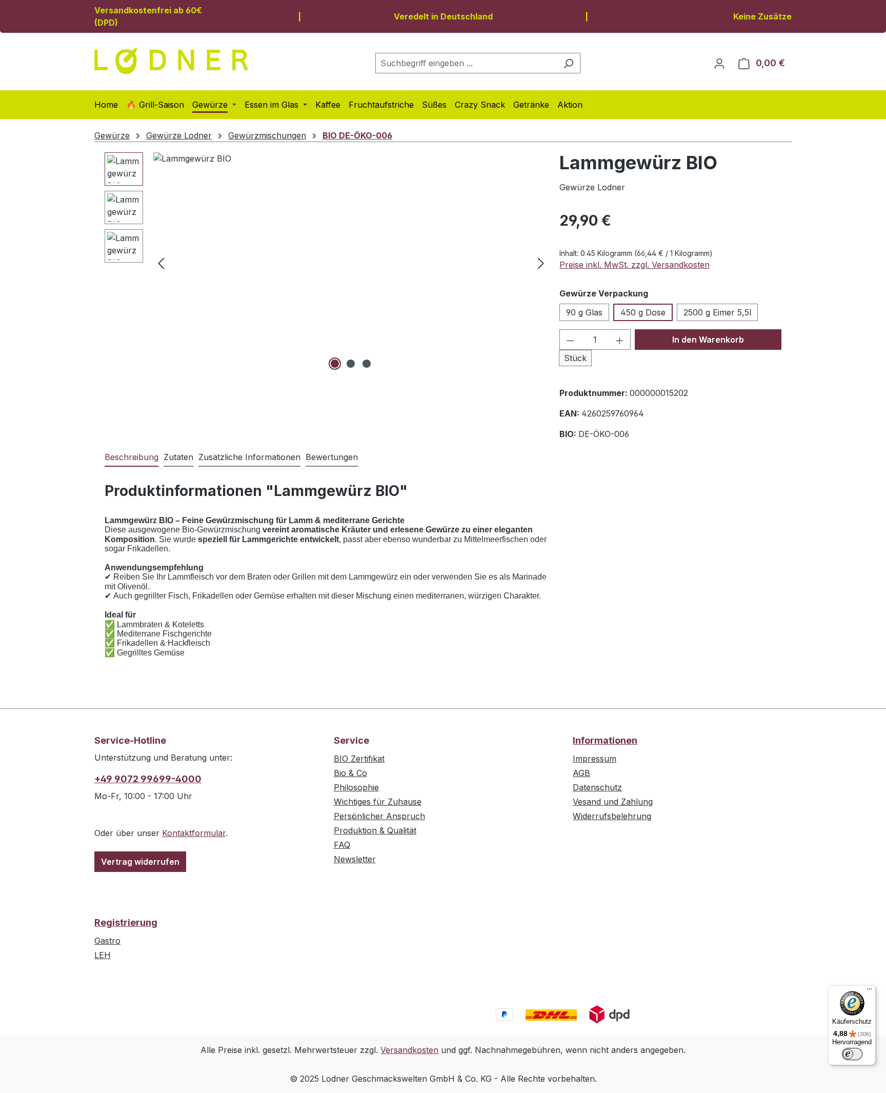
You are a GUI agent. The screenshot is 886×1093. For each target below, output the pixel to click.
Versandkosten (409, 1050)
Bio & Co (350, 773)
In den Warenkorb (708, 339)
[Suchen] (568, 63)
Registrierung (125, 922)
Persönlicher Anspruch (379, 816)
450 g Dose (643, 312)
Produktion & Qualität (375, 830)
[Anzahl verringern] (570, 339)
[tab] (131, 457)
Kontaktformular (194, 833)
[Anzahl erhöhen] (620, 339)
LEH (102, 955)
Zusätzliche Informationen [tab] (249, 457)
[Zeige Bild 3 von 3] (367, 364)
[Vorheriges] (161, 263)
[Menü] (869, 991)
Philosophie (356, 787)
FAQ (342, 845)
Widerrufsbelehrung (612, 816)
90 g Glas (584, 312)
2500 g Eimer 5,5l (717, 312)
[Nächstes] (541, 263)
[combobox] (466, 63)
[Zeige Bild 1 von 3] (335, 364)
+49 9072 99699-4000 (148, 778)
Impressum (594, 758)
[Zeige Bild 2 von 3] (351, 364)
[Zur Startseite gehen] (171, 61)
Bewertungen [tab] (332, 457)
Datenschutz (597, 787)
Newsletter (355, 859)
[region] (326, 262)
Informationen (605, 740)
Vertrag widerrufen (140, 862)
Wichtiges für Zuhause (377, 802)
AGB (581, 773)
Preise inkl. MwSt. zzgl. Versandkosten (634, 265)
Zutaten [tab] (178, 457)
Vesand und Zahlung (613, 802)
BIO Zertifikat (359, 758)
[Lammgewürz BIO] (351, 262)
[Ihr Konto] (719, 63)
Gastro (107, 941)
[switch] (852, 1054)
